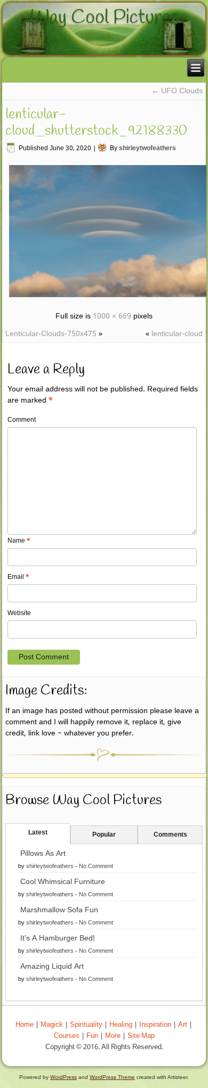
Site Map (141, 1036)
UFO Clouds (177, 91)
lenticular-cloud (177, 334)
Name (18, 541)
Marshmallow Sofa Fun (59, 910)
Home (24, 1025)
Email (18, 577)
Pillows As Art (43, 853)
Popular (104, 835)
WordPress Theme (112, 1077)
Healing (120, 1025)
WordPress (63, 1077)
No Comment (96, 866)
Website (19, 613)
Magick (52, 1025)
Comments (170, 835)
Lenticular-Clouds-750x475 (51, 334)
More (113, 1036)
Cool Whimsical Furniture (62, 882)
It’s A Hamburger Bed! (57, 938)
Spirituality (86, 1025)
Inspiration (155, 1025)
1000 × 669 (112, 316)
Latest (37, 833)
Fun (92, 1036)
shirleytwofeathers (147, 148)
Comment (21, 420)
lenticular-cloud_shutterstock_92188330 (96, 122)
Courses (66, 1036)
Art (182, 1025)
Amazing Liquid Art (52, 966)
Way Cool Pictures (104, 17)
